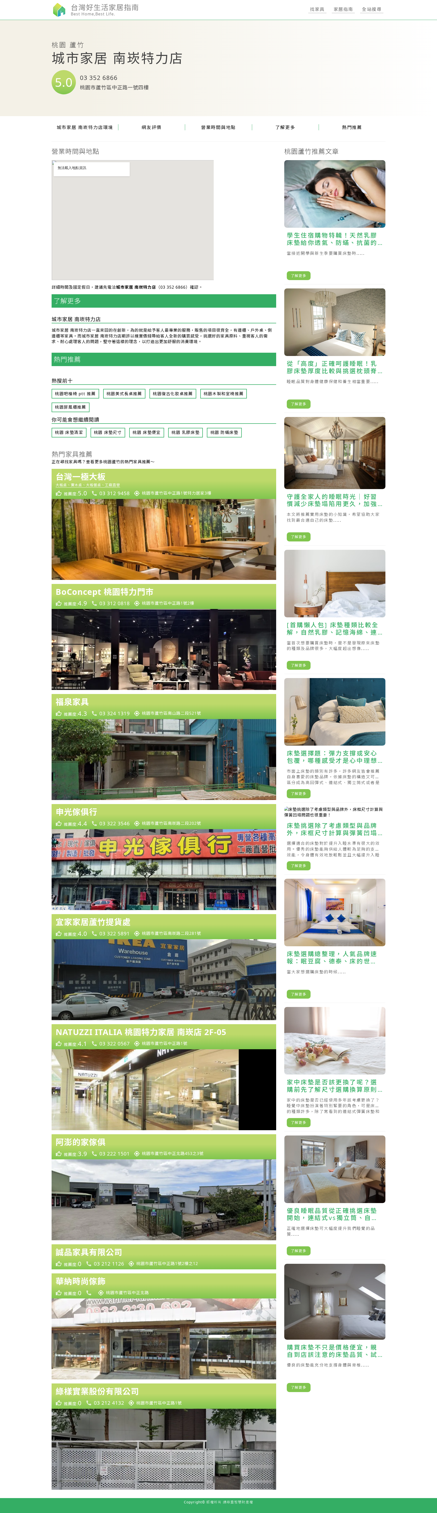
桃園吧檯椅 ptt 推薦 (75, 393)
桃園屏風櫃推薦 (70, 407)
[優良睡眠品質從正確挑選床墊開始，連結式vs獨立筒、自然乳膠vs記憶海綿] (334, 1198)
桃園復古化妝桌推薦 (173, 393)
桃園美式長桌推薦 (124, 393)
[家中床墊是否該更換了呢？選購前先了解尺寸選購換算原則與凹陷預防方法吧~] (334, 1069)
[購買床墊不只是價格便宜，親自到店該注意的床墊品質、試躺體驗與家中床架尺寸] (334, 1330)
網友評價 (152, 127)
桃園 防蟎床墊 (224, 432)
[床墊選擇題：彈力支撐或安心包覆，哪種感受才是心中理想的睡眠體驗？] (334, 740)
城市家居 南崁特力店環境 (85, 127)
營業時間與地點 (218, 127)
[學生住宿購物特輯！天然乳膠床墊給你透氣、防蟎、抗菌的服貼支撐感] (334, 222)
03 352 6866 (99, 77)
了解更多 (285, 127)
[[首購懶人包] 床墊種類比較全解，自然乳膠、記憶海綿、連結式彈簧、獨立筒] (334, 612)
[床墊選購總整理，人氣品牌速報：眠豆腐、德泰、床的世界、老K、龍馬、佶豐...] (334, 941)
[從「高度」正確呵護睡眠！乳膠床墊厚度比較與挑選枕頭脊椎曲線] (334, 350)
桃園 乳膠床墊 (185, 432)
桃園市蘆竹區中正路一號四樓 (114, 87)
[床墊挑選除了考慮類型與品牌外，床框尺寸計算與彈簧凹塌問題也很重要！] (334, 841)
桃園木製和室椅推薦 (224, 393)
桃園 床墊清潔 (69, 432)
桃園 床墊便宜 (147, 432)
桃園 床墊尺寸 (108, 432)
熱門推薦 (352, 127)
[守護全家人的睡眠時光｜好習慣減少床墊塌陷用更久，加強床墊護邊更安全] (334, 481)
